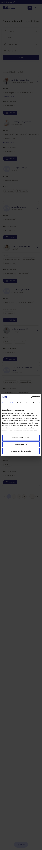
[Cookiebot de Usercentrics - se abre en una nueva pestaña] (31, 397)
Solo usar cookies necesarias (21, 451)
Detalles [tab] (20, 403)
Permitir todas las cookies (21, 438)
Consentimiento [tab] (8, 403)
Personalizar (19, 444)
